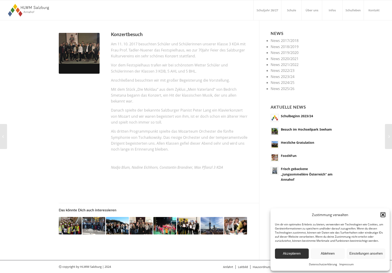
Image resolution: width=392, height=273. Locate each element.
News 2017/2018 (285, 40)
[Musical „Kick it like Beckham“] (164, 225)
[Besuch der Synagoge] (141, 225)
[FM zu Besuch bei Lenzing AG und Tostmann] (70, 225)
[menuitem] (267, 10)
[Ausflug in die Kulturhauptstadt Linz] (212, 225)
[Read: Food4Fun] (275, 158)
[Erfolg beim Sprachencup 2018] (188, 225)
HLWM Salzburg (91, 267)
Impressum (346, 264)
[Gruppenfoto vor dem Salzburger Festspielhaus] (79, 53)
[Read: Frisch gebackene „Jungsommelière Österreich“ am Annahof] (275, 171)
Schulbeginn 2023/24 (297, 116)
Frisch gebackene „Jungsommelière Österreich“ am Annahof (307, 174)
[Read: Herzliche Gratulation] (275, 144)
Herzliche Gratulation (297, 142)
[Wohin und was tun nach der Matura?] (235, 225)
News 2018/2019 (285, 46)
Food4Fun (288, 156)
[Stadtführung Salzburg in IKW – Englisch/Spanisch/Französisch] (117, 225)
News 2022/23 (282, 70)
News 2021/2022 (285, 64)
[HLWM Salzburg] (29, 10)
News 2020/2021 (285, 58)
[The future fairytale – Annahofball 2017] (388, 136)
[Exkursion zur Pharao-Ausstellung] (3, 136)
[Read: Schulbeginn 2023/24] (275, 118)
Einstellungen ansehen (366, 253)
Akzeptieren (292, 253)
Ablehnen (328, 253)
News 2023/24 (282, 76)
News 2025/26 (282, 88)
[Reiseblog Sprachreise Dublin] (93, 225)
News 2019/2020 (285, 52)
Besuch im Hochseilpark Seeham (306, 129)
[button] (383, 214)
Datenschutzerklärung (323, 264)
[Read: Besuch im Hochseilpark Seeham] (275, 131)
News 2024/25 (282, 82)
